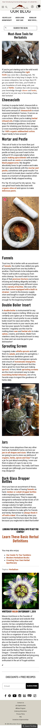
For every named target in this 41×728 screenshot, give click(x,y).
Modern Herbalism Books (17, 557)
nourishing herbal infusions (14, 375)
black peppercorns (10, 163)
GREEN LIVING (20, 18)
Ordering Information (20, 711)
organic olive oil (9, 188)
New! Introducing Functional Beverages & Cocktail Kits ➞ (20, 2)
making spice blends (17, 157)
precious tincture (20, 279)
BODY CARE (19, 20)
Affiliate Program (20, 708)
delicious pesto (9, 191)
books (33, 90)
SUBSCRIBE (32, 686)
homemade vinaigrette (25, 362)
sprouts (5, 369)
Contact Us (20, 702)
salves (5, 334)
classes (25, 90)
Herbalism (13, 569)
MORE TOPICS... (32, 20)
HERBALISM (32, 18)
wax (16, 331)
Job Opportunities (20, 705)
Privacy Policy (20, 714)
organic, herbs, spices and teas (16, 458)
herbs (11, 88)
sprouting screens (30, 369)
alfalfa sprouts (22, 351)
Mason (15, 611)
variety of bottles (15, 287)
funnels (7, 266)
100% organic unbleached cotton (20, 131)
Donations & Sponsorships (20, 719)
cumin (18, 160)
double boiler (10, 310)
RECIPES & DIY (6, 18)
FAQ (20, 717)
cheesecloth (26, 110)
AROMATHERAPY (7, 20)
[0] (37, 8)
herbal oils (26, 331)
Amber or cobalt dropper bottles (21, 492)
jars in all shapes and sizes (14, 452)
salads (12, 354)
